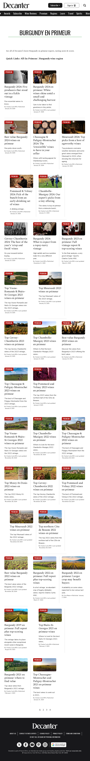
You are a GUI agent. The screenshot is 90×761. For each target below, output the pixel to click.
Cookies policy (45, 733)
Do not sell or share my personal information (45, 737)
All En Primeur (29, 58)
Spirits (79, 13)
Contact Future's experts (27, 733)
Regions (53, 13)
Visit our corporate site (73, 751)
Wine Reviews (31, 13)
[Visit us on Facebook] (25, 744)
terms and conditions (73, 733)
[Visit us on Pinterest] (38, 744)
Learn (62, 13)
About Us (13, 733)
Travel (70, 13)
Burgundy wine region (51, 58)
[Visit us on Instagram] (45, 744)
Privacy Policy (57, 733)
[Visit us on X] (19, 744)
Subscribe (54, 5)
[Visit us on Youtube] (32, 744)
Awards (7, 13)
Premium (43, 13)
